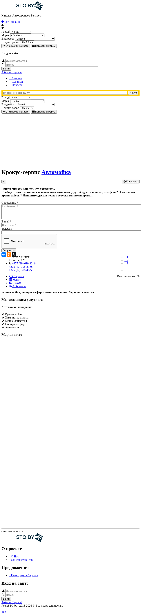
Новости (17, 84)
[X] (14, 254)
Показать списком (45, 46)
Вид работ (7, 38)
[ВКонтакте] (3, 254)
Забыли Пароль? (11, 72)
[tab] (16, 276)
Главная (16, 78)
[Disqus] (70, 386)
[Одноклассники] (9, 254)
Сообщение (9, 202)
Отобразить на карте (16, 46)
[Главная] (22, 9)
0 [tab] (16, 282)
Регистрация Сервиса (24, 575)
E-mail (6, 221)
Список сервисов (22, 559)
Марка (5, 35)
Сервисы (17, 81)
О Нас (15, 556)
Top (3, 611)
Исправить (132, 181)
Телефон (6, 228)
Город (5, 31)
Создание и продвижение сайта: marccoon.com (115, 608)
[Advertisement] (70, 139)
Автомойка (56, 172)
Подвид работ (10, 42)
